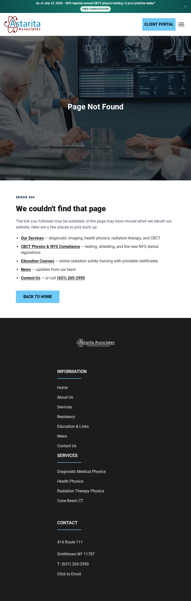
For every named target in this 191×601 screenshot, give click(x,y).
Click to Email (69, 574)
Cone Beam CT (70, 500)
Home (62, 387)
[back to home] (22, 24)
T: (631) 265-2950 (73, 564)
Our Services (32, 238)
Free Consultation (95, 8)
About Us (65, 397)
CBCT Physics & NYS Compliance (50, 246)
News (26, 269)
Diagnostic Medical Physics (81, 471)
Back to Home (37, 296)
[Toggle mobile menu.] (181, 24)
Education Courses (37, 261)
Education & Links (73, 426)
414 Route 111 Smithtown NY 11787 (76, 548)
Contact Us (30, 278)
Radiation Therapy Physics (80, 491)
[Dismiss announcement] (185, 6)
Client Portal (159, 24)
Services (64, 407)
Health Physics (70, 481)
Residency (66, 416)
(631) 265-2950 (71, 278)
